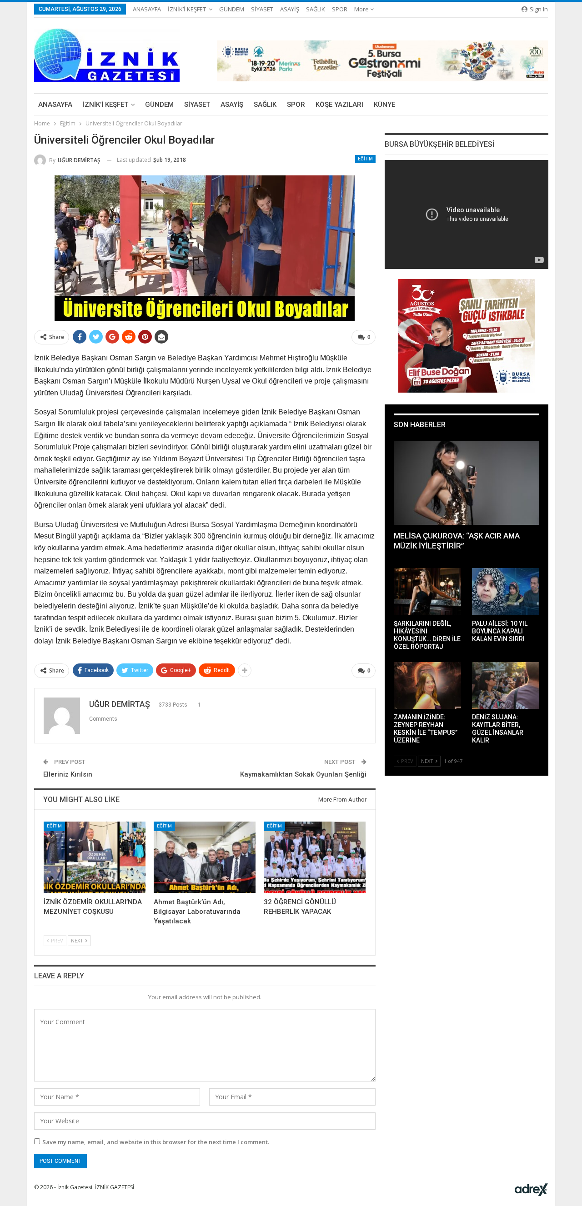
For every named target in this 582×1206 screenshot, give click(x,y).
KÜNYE (384, 104)
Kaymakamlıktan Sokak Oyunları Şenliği (303, 774)
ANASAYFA (147, 9)
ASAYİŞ (289, 9)
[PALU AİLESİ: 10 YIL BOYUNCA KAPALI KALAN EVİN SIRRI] (505, 591)
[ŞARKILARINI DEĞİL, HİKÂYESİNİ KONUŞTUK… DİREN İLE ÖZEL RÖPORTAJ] (427, 591)
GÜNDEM (231, 9)
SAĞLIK (315, 9)
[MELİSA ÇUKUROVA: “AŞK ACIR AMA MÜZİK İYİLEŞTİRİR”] (466, 483)
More (362, 9)
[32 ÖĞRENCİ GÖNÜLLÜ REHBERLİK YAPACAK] (315, 857)
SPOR (339, 9)
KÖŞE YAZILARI (339, 104)
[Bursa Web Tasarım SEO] (531, 1189)
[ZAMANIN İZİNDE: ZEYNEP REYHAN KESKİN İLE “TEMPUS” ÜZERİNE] (427, 685)
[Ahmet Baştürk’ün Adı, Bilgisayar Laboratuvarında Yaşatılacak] (205, 857)
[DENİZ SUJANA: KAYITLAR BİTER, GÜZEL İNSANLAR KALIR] (505, 685)
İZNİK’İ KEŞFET (187, 9)
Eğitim (365, 158)
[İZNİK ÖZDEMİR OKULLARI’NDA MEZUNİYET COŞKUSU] (95, 857)
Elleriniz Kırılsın (67, 774)
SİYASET (262, 9)
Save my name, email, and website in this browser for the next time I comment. (155, 1142)
